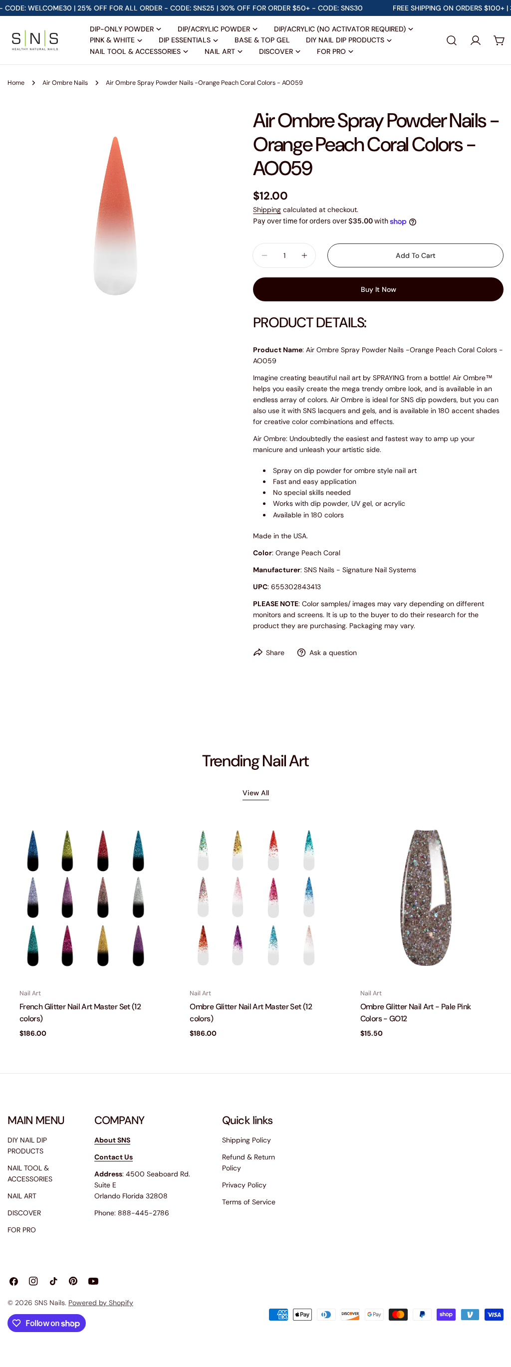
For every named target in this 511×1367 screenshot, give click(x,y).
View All (256, 792)
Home (15, 83)
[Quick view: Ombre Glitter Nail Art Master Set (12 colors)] (319, 842)
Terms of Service (248, 1201)
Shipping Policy (246, 1140)
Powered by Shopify (100, 1302)
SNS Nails (49, 1302)
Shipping (267, 209)
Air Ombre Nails (65, 83)
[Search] (452, 40)
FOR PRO (21, 1229)
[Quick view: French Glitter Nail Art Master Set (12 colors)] (148, 842)
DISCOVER (24, 1212)
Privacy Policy (244, 1184)
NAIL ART (21, 1195)
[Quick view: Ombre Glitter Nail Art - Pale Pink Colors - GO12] (489, 842)
